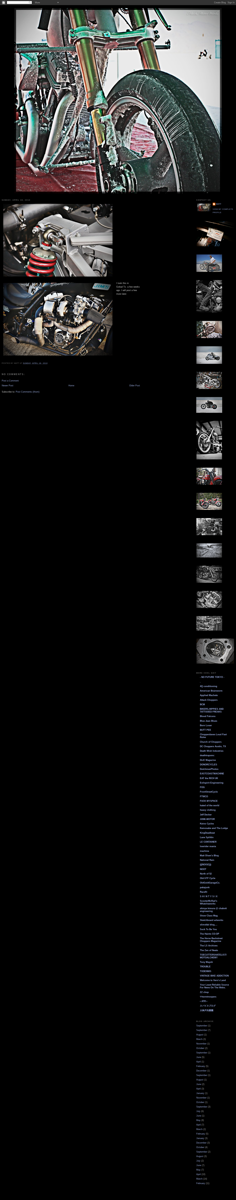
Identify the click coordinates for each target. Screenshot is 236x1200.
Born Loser (206, 725)
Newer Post (7, 385)
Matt (218, 204)
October (200, 1048)
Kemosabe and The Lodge (214, 828)
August (199, 1034)
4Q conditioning (208, 686)
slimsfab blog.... (208, 924)
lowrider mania (208, 846)
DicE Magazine (208, 760)
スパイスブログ (208, 1005)
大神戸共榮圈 (206, 1010)
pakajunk (205, 887)
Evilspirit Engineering (211, 782)
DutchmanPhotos (209, 769)
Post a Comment (10, 380)
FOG (202, 787)
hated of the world (209, 805)
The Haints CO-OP (209, 934)
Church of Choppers (210, 742)
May (198, 1120)
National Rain (207, 860)
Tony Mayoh (206, 962)
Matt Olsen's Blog (209, 855)
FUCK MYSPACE (209, 801)
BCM (202, 704)
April (198, 1061)
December (201, 1070)
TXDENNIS (205, 971)
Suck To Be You (208, 929)
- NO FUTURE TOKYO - (212, 677)
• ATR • (203, 1001)
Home (71, 385)
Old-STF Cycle (207, 878)
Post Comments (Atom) (27, 391)
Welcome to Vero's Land (213, 980)
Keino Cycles (207, 823)
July (198, 1111)
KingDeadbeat (207, 833)
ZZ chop (204, 992)
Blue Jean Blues (208, 721)
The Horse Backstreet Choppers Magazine (211, 939)
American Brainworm (211, 690)
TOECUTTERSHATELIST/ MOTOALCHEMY (213, 956)
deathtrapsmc (207, 755)
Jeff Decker (206, 814)
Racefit (203, 892)
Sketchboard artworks (211, 920)
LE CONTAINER (208, 842)
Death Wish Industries (211, 751)
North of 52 (206, 873)
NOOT (203, 869)
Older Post (134, 385)
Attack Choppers (209, 700)
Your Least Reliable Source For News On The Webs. (214, 986)
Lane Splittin (207, 837)
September (201, 1025)
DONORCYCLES (208, 764)
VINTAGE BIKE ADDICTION (214, 975)
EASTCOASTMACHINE (212, 773)
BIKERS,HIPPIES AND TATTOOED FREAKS (212, 710)
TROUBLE (205, 966)
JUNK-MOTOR (207, 819)
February (200, 1066)
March (199, 1039)
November (201, 1043)
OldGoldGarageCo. (210, 882)
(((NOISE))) (205, 864)
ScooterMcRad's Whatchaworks (208, 902)
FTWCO (204, 796)
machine (204, 851)
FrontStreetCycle (209, 791)
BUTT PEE (205, 730)
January (200, 1093)
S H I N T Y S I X (209, 896)
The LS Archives (209, 945)
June (198, 1057)
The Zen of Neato (209, 950)
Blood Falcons (207, 716)
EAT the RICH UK (209, 778)
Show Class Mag (209, 915)
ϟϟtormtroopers (208, 996)
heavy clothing (208, 810)
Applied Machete (209, 695)
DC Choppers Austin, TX (213, 746)
